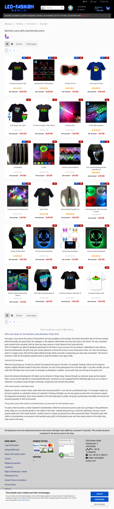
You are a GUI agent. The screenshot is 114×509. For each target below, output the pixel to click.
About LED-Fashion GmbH (15, 454)
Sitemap (8, 489)
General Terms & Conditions (15, 480)
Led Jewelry (16, 16)
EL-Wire (44, 167)
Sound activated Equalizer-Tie (70, 209)
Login (94, 2)
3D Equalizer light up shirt (96, 293)
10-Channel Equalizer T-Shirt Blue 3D (70, 293)
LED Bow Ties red (70, 83)
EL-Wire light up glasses (96, 125)
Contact (8, 458)
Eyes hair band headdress (70, 251)
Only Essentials (99, 499)
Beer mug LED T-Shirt (96, 83)
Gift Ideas (63, 16)
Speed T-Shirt (44, 209)
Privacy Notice (25, 500)
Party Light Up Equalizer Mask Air (44, 293)
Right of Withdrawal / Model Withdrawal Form (16, 473)
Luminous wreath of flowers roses (17, 209)
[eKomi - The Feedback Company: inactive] (66, 448)
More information (99, 504)
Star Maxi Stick (70, 125)
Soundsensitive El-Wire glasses (43, 83)
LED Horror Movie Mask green (96, 251)
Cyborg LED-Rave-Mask (18, 251)
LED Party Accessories (28, 16)
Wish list (105, 2)
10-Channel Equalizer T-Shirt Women (44, 125)
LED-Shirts (8, 16)
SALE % (85, 15)
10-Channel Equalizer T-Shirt (17, 83)
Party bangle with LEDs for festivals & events (96, 210)
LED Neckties (18, 167)
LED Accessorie (48, 16)
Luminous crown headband (70, 167)
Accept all (100, 494)
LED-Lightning (72, 16)
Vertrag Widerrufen (12, 449)
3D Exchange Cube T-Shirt (17, 125)
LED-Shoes (39, 16)
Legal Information (12, 445)
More (79, 16)
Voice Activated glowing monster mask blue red (96, 168)
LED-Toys (57, 16)
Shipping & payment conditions (12, 465)
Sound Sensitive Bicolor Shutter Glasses (17, 294)
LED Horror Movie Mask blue (44, 251)
